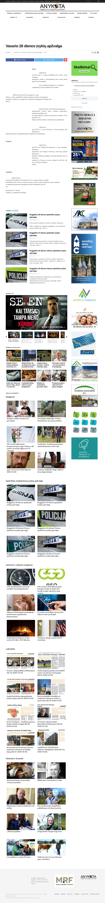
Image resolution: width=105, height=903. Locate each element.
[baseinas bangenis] (83, 343)
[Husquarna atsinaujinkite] (84, 194)
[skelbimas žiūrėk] (84, 68)
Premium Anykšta (51, 13)
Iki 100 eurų (77, 93)
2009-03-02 (17, 52)
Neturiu (76, 89)
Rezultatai (84, 103)
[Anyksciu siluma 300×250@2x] (84, 317)
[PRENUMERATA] (84, 122)
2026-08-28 (33, 238)
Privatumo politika (39, 1)
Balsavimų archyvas (76, 107)
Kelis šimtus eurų (78, 95)
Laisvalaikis (29, 17)
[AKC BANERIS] (84, 219)
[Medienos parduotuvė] (84, 173)
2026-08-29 (33, 219)
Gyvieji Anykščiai (82, 13)
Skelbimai (46, 17)
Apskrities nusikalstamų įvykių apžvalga (31, 52)
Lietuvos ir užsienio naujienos (19, 565)
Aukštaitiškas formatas (67, 13)
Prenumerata (31, 1)
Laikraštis (10, 649)
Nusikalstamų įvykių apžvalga (34, 13)
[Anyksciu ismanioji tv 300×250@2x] (84, 448)
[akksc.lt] (84, 422)
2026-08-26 (33, 273)
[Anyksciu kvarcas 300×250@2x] (84, 370)
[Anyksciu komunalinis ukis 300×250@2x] (84, 395)
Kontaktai (8, 1)
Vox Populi (93, 13)
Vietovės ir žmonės (14, 758)
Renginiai (77, 17)
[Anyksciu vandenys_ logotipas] (84, 294)
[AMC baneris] (83, 258)
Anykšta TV (13, 17)
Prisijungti (24, 1)
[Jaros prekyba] (84, 149)
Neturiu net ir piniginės (80, 91)
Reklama (13, 1)
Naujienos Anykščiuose (14, 13)
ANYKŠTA (8, 52)
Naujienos (10, 397)
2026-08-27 (33, 255)
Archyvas (91, 17)
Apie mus (19, 1)
